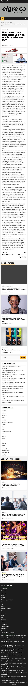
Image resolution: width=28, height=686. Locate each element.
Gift (3, 427)
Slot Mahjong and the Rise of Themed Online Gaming (13, 658)
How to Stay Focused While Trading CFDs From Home (13, 661)
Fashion (4, 420)
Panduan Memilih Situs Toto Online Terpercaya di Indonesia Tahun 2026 (13, 545)
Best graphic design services (10, 350)
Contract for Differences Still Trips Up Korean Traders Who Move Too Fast (13, 514)
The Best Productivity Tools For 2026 (9, 680)
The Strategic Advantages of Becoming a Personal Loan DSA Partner (13, 288)
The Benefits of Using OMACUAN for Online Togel (12, 670)
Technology (4, 448)
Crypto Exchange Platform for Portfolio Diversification (11, 484)
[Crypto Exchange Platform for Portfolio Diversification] (14, 470)
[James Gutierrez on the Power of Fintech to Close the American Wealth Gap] (14, 304)
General (3, 424)
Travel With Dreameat (7, 253)
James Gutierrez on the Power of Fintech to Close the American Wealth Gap (13, 320)
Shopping (4, 443)
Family (3, 417)
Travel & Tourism (6, 450)
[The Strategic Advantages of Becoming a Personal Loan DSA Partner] (14, 274)
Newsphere (21, 682)
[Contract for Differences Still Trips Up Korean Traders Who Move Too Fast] (14, 500)
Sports (3, 445)
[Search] (26, 18)
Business (4, 286)
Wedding (4, 455)
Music (3, 438)
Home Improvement (6, 431)
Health (3, 429)
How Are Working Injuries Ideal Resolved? (21, 255)
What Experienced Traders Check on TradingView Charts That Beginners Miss (13, 576)
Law (3, 434)
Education (4, 415)
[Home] (3, 19)
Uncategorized (5, 29)
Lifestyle (4, 436)
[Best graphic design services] (14, 336)
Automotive (4, 410)
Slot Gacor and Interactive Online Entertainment (13, 386)
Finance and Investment (7, 422)
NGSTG (11, 45)
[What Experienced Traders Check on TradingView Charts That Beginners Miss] (14, 561)
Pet (2, 441)
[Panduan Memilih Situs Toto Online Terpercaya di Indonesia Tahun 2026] (14, 530)
